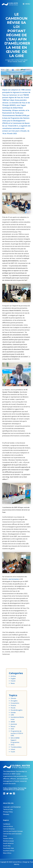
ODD (12, 729)
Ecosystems (15, 703)
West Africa (7, 853)
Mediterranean (8, 841)
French (21, 60)
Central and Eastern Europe (13, 831)
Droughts (14, 701)
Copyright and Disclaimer (12, 807)
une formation (13, 579)
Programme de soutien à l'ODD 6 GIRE (17, 733)
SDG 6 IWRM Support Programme (15, 740)
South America (8, 843)
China (5, 836)
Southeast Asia (8, 848)
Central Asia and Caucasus (12, 834)
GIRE (24, 61)
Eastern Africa (8, 838)
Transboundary (16, 747)
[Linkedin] (4, 793)
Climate (20, 61)
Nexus (13, 726)
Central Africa (8, 826)
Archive (17, 60)
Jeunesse (14, 724)
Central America (8, 829)
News (25, 60)
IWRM (13, 722)
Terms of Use (8, 809)
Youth (13, 752)
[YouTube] (11, 793)
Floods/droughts (16, 710)
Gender (13, 712)
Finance (13, 705)
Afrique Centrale (12, 61)
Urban (13, 749)
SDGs (12, 745)
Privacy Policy (8, 812)
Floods (13, 708)
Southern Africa (8, 851)
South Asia (7, 846)
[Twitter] (7, 793)
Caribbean (6, 824)
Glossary (6, 814)
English (13, 678)
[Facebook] (14, 793)
